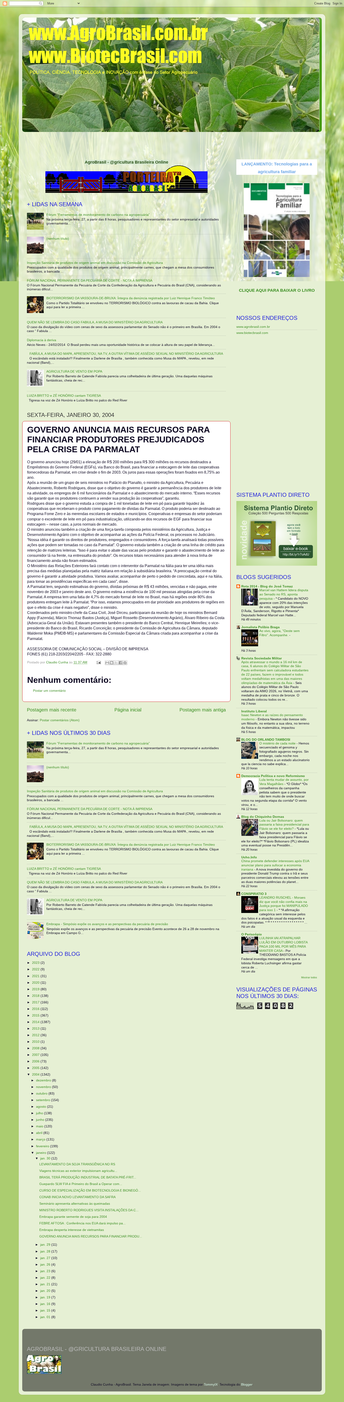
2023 (36, 963)
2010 (36, 1041)
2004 (36, 1074)
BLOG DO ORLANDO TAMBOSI (265, 739)
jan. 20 (45, 1291)
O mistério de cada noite (277, 743)
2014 (36, 1022)
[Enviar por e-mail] (107, 662)
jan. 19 (45, 1297)
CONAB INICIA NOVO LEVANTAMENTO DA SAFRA (77, 1197)
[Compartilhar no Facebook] (120, 662)
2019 (36, 989)
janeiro (41, 1153)
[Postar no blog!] (111, 662)
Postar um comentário (49, 690)
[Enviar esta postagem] (98, 662)
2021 (36, 976)
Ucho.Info (249, 857)
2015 (36, 1015)
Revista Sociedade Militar (261, 658)
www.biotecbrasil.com (252, 333)
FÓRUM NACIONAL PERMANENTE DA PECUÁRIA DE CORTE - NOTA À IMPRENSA (89, 280)
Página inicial (127, 709)
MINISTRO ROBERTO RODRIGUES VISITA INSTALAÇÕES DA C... (89, 1210)
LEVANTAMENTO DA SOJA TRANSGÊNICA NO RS (77, 1164)
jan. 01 (45, 1317)
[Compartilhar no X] (116, 662)
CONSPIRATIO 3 (254, 894)
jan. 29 (45, 1244)
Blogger (246, 1384)
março (41, 1139)
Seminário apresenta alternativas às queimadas (74, 1203)
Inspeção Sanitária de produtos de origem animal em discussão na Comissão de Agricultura (95, 263)
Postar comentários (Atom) (60, 720)
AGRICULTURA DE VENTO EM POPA (74, 371)
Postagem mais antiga (202, 709)
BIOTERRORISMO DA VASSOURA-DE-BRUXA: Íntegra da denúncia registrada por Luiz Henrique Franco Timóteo (130, 298)
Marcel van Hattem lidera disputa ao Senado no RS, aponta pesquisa (283, 594)
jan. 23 (45, 1271)
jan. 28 (45, 1251)
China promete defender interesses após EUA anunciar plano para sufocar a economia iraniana (275, 865)
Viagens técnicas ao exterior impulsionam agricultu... (78, 1171)
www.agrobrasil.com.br (253, 327)
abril (39, 1133)
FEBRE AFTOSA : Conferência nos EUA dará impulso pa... (82, 1223)
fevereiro (43, 1146)
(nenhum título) (57, 238)
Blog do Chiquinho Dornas (262, 817)
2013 (36, 1028)
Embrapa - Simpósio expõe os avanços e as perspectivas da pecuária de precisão (107, 924)
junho (40, 1120)
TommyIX (211, 1384)
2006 (36, 1061)
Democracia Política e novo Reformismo (273, 776)
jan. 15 (45, 1310)
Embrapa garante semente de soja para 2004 (73, 1217)
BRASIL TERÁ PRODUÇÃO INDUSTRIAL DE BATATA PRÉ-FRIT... (87, 1177)
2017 (36, 1002)
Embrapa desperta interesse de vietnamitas (71, 1230)
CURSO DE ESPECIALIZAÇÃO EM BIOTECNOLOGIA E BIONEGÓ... (90, 1190)
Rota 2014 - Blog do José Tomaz (267, 586)
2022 (36, 969)
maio (40, 1126)
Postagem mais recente (51, 709)
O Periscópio (251, 934)
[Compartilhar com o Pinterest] (125, 662)
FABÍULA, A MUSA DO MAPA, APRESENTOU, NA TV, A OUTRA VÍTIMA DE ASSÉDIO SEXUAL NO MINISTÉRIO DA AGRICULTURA (126, 353)
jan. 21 (45, 1284)
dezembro (44, 1080)
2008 (36, 1048)
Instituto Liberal (254, 711)
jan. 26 (45, 1264)
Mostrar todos (309, 977)
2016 (36, 1009)
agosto (41, 1106)
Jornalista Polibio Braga (260, 627)
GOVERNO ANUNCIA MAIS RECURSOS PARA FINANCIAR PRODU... (90, 1236)
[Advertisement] (172, 144)
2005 (36, 1068)
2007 (36, 1055)
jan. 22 (45, 1277)
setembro (43, 1100)
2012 (36, 1035)
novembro (44, 1087)
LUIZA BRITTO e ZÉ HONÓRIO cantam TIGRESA (64, 395)
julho (40, 1113)
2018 (36, 996)
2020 (36, 982)
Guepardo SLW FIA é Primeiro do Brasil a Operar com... (80, 1184)
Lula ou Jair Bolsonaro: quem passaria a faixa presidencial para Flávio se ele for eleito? (284, 825)
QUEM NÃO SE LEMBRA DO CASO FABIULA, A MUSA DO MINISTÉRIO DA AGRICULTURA (95, 322)
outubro (42, 1093)
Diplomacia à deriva (41, 340)
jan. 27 (45, 1258)
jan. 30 (45, 1158)
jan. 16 (45, 1304)
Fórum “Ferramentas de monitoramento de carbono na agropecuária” (98, 215)
